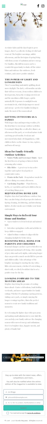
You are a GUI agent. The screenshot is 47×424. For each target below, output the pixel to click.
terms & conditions (33, 413)
